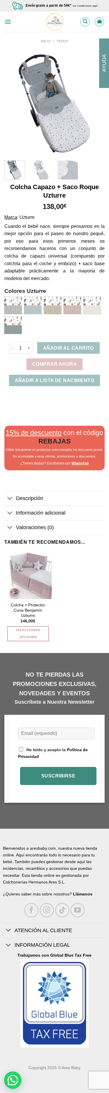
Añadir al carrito (68, 348)
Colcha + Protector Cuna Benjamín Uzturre (28, 610)
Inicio (46, 41)
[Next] (95, 104)
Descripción (29, 498)
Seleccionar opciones (28, 633)
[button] (13, 1080)
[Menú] (7, 22)
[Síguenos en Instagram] (47, 910)
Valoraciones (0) (35, 527)
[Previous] (13, 104)
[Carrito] (99, 22)
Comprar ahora (54, 364)
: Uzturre (26, 217)
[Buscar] (85, 22)
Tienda (62, 41)
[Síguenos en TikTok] (62, 910)
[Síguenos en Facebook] (31, 910)
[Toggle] (10, 499)
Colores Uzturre (25, 291)
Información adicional (40, 513)
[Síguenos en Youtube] (78, 910)
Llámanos (82, 894)
